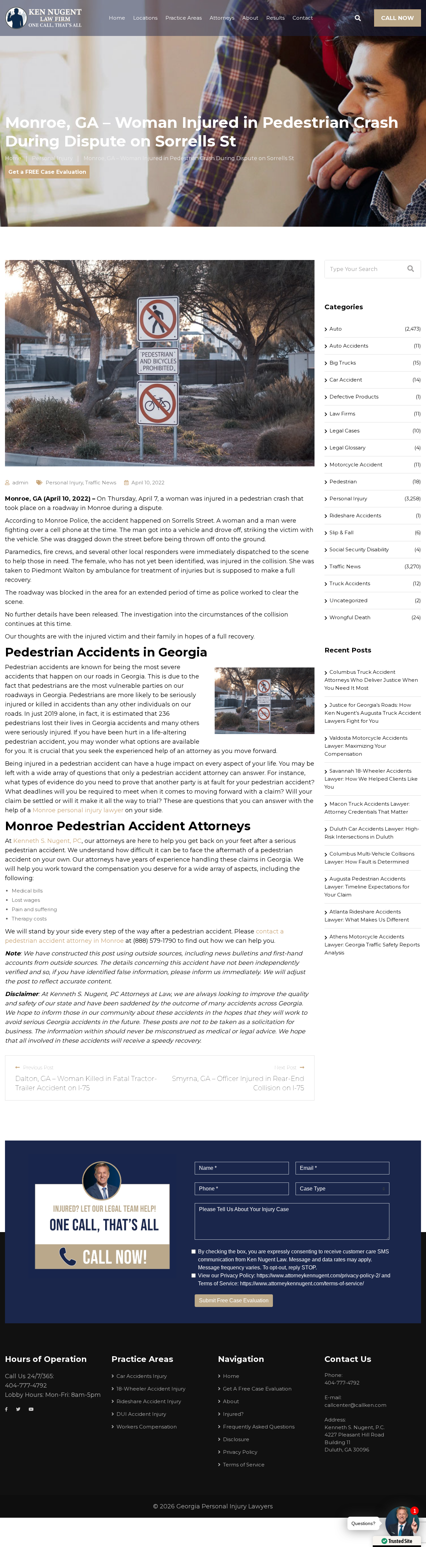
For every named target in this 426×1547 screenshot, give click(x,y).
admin (20, 482)
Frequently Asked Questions (259, 1426)
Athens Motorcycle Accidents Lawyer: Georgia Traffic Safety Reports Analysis (372, 944)
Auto (335, 329)
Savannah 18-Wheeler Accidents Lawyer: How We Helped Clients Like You (371, 779)
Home (117, 18)
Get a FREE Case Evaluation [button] (47, 172)
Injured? (233, 1414)
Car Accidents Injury (141, 1376)
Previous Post (38, 1067)
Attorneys (222, 18)
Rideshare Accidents (355, 515)
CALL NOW (397, 18)
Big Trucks (342, 363)
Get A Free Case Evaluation (257, 1389)
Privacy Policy (240, 1452)
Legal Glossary (347, 447)
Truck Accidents (349, 583)
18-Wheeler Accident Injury (150, 1389)
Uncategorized (348, 600)
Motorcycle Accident (355, 464)
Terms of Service (244, 1464)
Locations (145, 18)
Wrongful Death (349, 617)
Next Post (285, 1067)
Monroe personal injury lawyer (78, 810)
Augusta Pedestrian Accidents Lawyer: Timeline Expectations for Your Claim (366, 887)
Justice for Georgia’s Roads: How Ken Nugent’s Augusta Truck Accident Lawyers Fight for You (372, 713)
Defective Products (353, 396)
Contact (303, 18)
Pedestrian (343, 481)
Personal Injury (64, 482)
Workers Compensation (146, 1426)
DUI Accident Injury (141, 1414)
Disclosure (236, 1439)
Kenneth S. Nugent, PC (47, 841)
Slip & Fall (341, 532)
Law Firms (342, 413)
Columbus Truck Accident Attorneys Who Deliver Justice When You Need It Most (371, 680)
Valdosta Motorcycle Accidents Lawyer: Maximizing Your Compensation (365, 746)
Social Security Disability (359, 549)
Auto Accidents (348, 346)
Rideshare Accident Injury (148, 1401)
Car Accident (345, 380)
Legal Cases (344, 430)
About (250, 18)
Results (275, 18)
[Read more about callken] (43, 18)
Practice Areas (183, 18)
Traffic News (100, 482)
